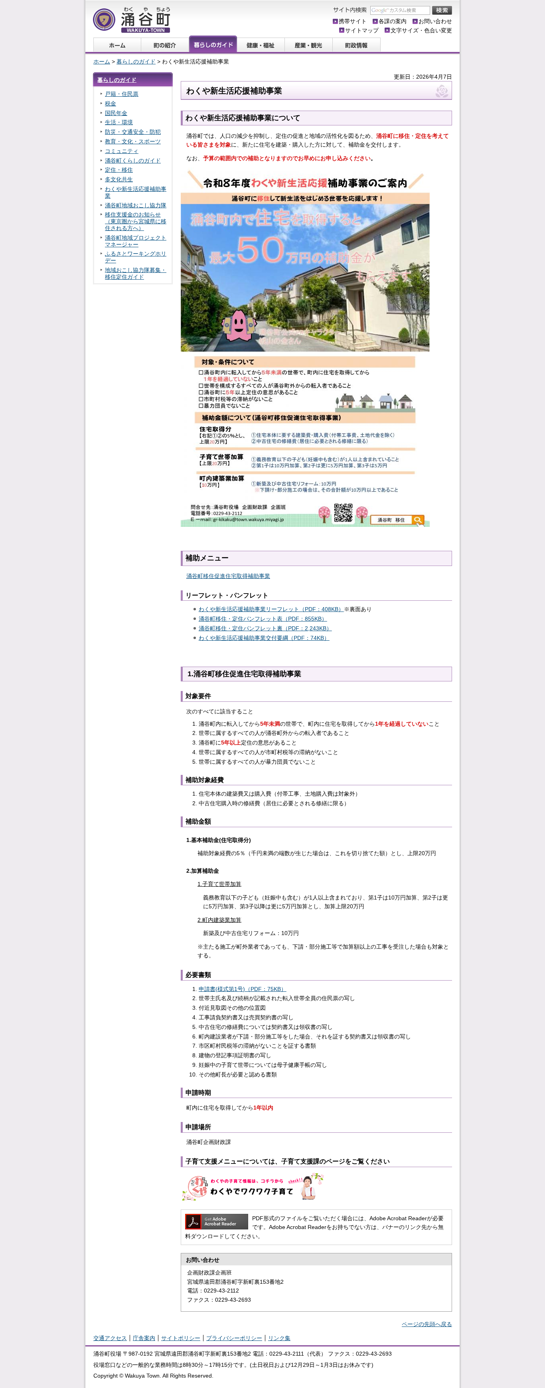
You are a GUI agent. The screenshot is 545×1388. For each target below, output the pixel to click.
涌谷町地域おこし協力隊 (135, 205)
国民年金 (116, 113)
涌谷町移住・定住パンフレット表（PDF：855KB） (263, 619)
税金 (110, 103)
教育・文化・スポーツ (133, 141)
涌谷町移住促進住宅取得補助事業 (228, 576)
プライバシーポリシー (234, 1338)
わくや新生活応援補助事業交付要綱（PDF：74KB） (264, 638)
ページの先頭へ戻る (427, 1324)
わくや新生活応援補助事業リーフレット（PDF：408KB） (271, 609)
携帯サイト (353, 21)
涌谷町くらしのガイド (133, 160)
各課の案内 (393, 21)
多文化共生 (119, 179)
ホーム (101, 61)
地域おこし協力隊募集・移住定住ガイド (135, 273)
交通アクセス (110, 1338)
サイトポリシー (180, 1338)
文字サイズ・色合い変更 (421, 30)
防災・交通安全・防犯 (133, 132)
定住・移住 (119, 170)
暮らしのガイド (136, 61)
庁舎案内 (144, 1338)
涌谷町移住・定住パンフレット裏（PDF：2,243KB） (265, 628)
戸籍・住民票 (121, 94)
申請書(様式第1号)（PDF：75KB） (242, 989)
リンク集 (279, 1338)
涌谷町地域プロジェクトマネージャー (135, 241)
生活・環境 (119, 122)
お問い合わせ (435, 21)
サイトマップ (362, 30)
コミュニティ (121, 151)
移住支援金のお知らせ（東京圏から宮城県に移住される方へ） (135, 221)
